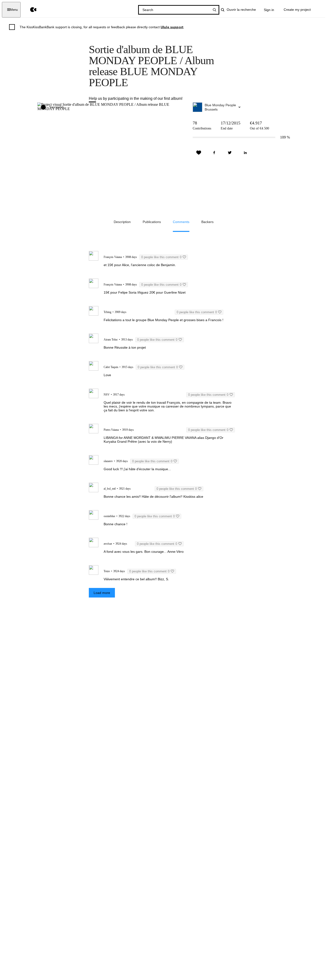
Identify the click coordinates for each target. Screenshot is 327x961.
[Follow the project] (199, 153)
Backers (207, 222)
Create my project (297, 9)
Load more (102, 593)
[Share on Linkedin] (245, 153)
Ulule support (172, 27)
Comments (181, 222)
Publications (152, 222)
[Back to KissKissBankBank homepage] (30, 9)
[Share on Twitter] (230, 153)
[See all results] (214, 10)
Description (122, 222)
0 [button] (161, 257)
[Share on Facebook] (214, 153)
